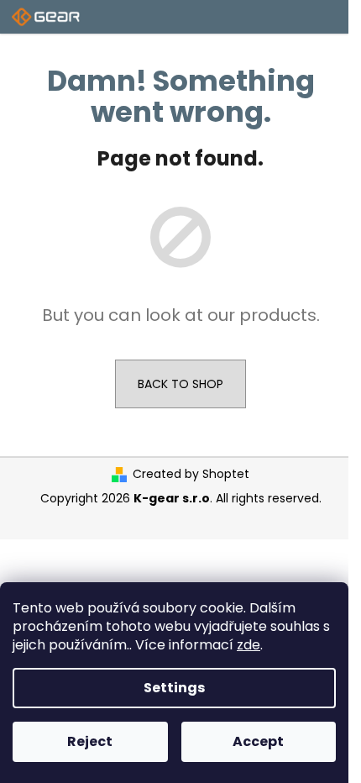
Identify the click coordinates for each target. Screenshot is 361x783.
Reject (89, 741)
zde (248, 644)
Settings (174, 687)
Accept (258, 741)
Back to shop (180, 384)
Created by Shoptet (191, 474)
